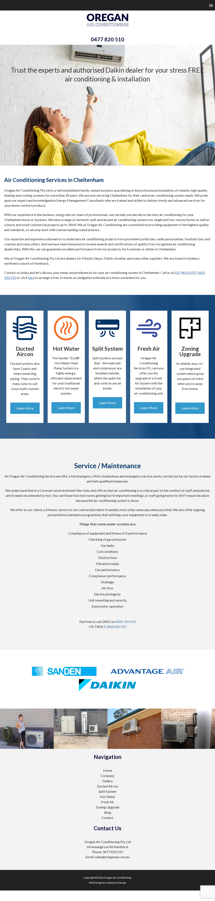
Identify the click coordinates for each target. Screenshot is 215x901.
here (31, 278)
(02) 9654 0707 (185, 273)
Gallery (107, 781)
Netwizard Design (116, 882)
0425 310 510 (126, 622)
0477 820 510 (107, 39)
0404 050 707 (116, 627)
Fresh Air (107, 802)
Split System (107, 791)
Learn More (25, 408)
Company (107, 776)
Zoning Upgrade (107, 807)
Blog (107, 812)
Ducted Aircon (107, 786)
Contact (107, 818)
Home (107, 770)
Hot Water (107, 797)
